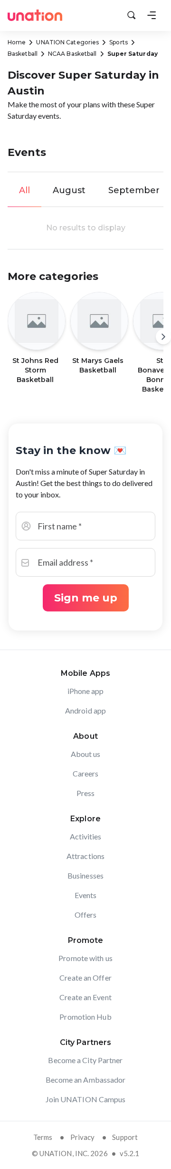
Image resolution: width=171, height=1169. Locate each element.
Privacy (82, 1137)
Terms (43, 1137)
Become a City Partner (85, 1060)
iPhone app (85, 690)
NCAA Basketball (72, 53)
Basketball (23, 53)
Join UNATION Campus (86, 1099)
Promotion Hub (85, 1016)
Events (86, 895)
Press (85, 792)
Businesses (85, 875)
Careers (86, 773)
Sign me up (85, 597)
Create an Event (85, 997)
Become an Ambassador (86, 1079)
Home (17, 42)
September (134, 190)
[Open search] (131, 15)
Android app (85, 710)
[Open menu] (151, 15)
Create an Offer (85, 977)
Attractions (85, 855)
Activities (86, 836)
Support (125, 1137)
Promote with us (85, 957)
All (24, 190)
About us (86, 753)
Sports (118, 42)
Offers (86, 914)
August (69, 190)
